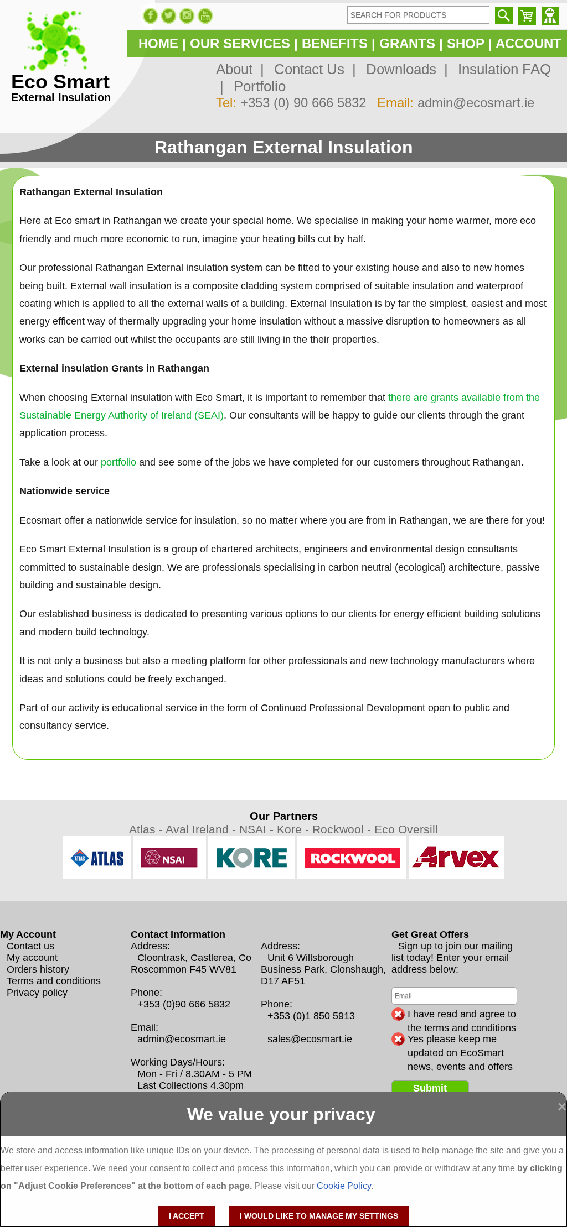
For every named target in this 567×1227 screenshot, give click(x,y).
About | (240, 69)
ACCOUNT (528, 43)
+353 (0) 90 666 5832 (303, 102)
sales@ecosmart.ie (309, 1039)
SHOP (465, 43)
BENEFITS (335, 43)
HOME (158, 43)
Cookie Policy (344, 1186)
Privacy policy (37, 992)
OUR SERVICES (240, 43)
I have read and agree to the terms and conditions (462, 1015)
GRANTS (407, 43)
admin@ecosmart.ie (475, 102)
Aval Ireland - (202, 829)
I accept (186, 1216)
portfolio (118, 462)
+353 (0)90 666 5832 (183, 1004)
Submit (430, 1088)
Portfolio (256, 86)
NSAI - (258, 829)
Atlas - (147, 829)
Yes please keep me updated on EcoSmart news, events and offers (460, 1039)
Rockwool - (343, 829)
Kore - (294, 829)
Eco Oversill (406, 829)
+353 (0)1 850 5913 (311, 1015)
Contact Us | (311, 69)
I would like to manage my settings (319, 1216)
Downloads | (403, 69)
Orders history (38, 969)
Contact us (30, 946)
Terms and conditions (54, 980)
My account (32, 957)
